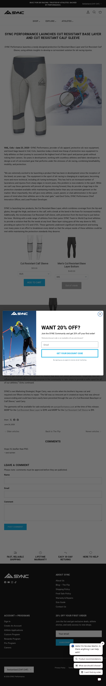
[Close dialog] (100, 314)
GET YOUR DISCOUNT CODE (70, 353)
